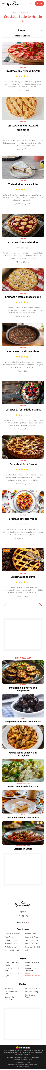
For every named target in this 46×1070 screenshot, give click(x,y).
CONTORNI (23, 685)
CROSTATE (23, 67)
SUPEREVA (27, 1054)
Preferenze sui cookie (20, 1059)
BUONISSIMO (19, 1054)
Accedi (39, 3)
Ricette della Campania (9, 998)
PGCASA (40, 1050)
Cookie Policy (35, 1057)
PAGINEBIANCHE (9, 1052)
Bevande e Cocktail (32, 947)
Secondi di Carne (31, 944)
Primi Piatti (9, 937)
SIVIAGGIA (30, 1052)
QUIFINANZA (38, 1052)
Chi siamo (10, 1057)
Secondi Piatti (30, 934)
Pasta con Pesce (11, 940)
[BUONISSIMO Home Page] (13, 3)
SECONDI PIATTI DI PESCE (23, 784)
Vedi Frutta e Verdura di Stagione (32, 975)
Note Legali (18, 1057)
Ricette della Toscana (30, 996)
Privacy (26, 1057)
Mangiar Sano (10, 988)
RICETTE (20, 13)
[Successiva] (41, 606)
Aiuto (30, 1059)
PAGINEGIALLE (19, 1050)
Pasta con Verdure (11, 944)
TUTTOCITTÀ (18, 1052)
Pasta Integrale (10, 947)
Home (14, 13)
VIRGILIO (11, 1050)
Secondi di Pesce (31, 940)
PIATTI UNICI (23, 750)
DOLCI (26, 13)
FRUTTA (23, 719)
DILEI (24, 1052)
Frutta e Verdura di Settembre (32, 969)
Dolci (27, 950)
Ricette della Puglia (32, 992)
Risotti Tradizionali (12, 950)
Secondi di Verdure (32, 937)
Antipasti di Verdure (12, 934)
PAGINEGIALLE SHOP (30, 1050)
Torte (31, 13)
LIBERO (5, 1050)
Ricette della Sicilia (32, 988)
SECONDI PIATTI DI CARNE (23, 846)
